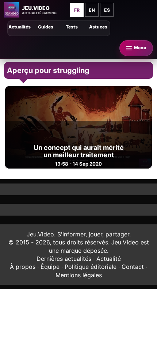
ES (107, 10)
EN (92, 10)
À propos (22, 266)
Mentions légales (78, 275)
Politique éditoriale (90, 266)
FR (77, 10)
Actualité (108, 258)
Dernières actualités (64, 258)
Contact (133, 266)
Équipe (50, 266)
